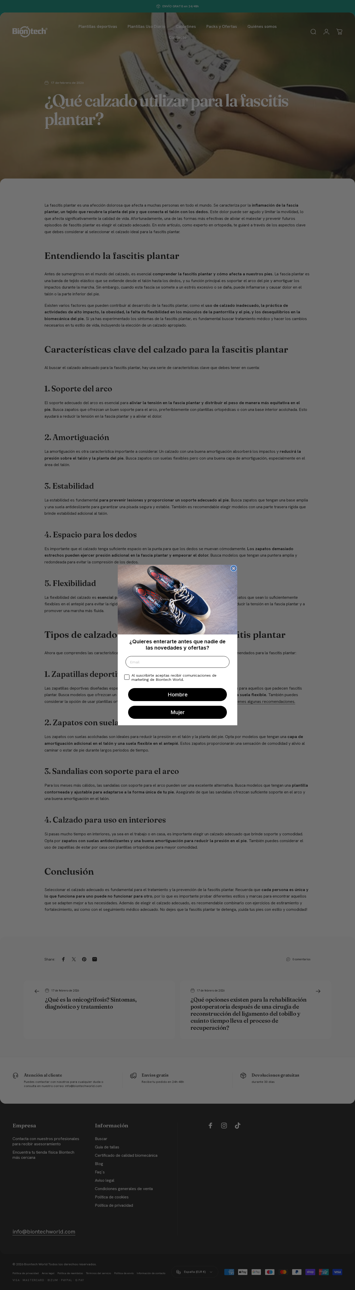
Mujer (177, 712)
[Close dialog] (233, 568)
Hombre (178, 694)
